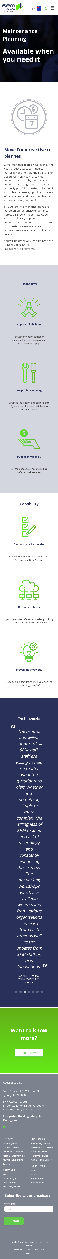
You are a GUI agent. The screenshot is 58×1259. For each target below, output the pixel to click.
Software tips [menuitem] (37, 1182)
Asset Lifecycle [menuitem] (9, 1178)
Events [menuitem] (34, 1174)
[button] (45, 9)
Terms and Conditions (29, 1253)
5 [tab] (33, 992)
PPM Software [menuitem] (9, 1182)
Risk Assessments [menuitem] (11, 1147)
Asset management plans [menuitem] (15, 1155)
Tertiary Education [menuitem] (39, 1155)
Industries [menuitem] (38, 1139)
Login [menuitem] (32, 8)
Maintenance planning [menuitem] (13, 1159)
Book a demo (29, 1053)
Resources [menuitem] (38, 1166)
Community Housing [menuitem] (40, 1143)
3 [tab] (24, 992)
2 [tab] (20, 992)
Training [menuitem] (6, 1164)
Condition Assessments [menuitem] (14, 1151)
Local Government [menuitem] (39, 1151)
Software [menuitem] (9, 1170)
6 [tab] (37, 992)
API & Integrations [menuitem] (11, 1186)
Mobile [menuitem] (6, 1174)
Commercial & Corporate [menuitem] (42, 1159)
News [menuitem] (33, 1170)
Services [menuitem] (8, 1139)
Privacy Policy (18, 1250)
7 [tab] (41, 992)
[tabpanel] (29, 855)
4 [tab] (29, 992)
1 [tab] (16, 992)
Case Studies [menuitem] (37, 1178)
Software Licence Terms (35, 1250)
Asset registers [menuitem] (10, 1143)
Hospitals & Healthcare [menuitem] (42, 1147)
